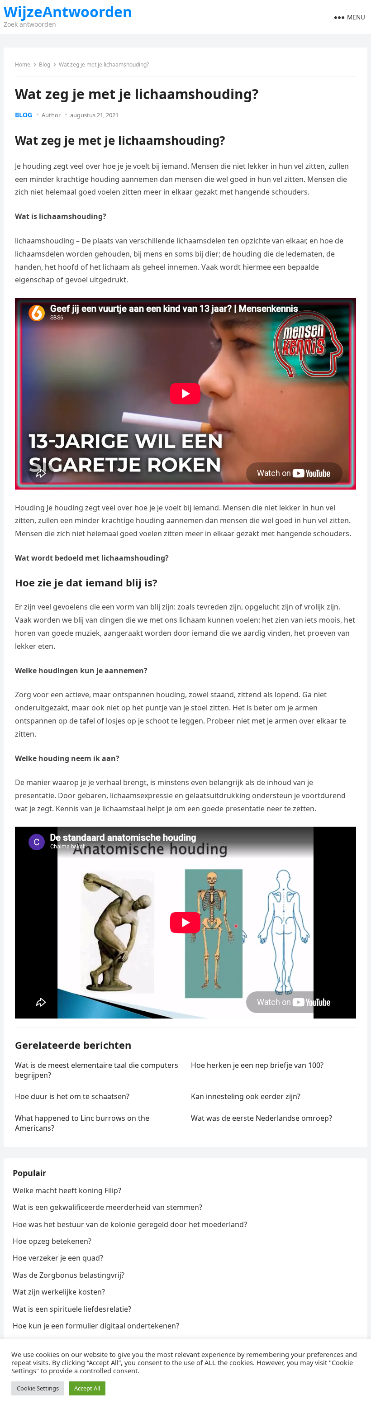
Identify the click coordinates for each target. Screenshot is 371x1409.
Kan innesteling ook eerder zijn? (245, 1096)
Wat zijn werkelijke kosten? (59, 1292)
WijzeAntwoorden (68, 12)
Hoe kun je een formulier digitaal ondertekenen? (96, 1326)
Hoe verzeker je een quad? (58, 1258)
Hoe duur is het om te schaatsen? (72, 1096)
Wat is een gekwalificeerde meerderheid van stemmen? (107, 1207)
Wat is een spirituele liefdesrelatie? (72, 1309)
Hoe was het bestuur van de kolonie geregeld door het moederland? (130, 1224)
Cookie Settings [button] (38, 1388)
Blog (44, 64)
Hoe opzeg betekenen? (52, 1241)
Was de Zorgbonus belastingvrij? (68, 1275)
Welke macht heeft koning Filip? (67, 1190)
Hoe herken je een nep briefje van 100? (257, 1065)
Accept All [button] (87, 1388)
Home (22, 64)
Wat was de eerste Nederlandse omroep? (261, 1118)
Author (51, 115)
